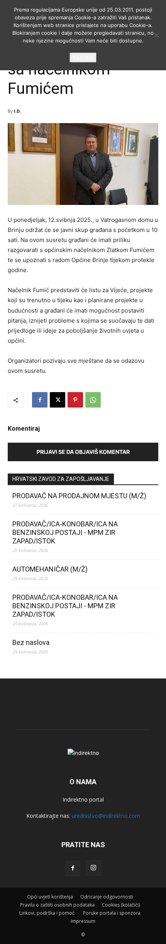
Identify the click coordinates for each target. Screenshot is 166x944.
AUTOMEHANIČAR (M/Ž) (50, 569)
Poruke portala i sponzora (112, 913)
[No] (156, 35)
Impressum (83, 921)
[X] (57, 400)
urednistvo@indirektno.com (106, 815)
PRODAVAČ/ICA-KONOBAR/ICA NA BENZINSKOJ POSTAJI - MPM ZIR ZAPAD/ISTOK (65, 532)
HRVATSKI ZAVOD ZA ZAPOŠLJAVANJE (60, 479)
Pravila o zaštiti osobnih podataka (57, 905)
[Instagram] (93, 868)
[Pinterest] (75, 400)
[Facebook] (39, 400)
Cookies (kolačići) (121, 905)
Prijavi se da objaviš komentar (83, 451)
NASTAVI (83, 57)
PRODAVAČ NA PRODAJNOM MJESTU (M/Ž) (79, 496)
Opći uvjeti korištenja (50, 896)
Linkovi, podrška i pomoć (47, 913)
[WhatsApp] (93, 400)
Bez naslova (30, 642)
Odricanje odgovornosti (106, 896)
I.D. (17, 111)
